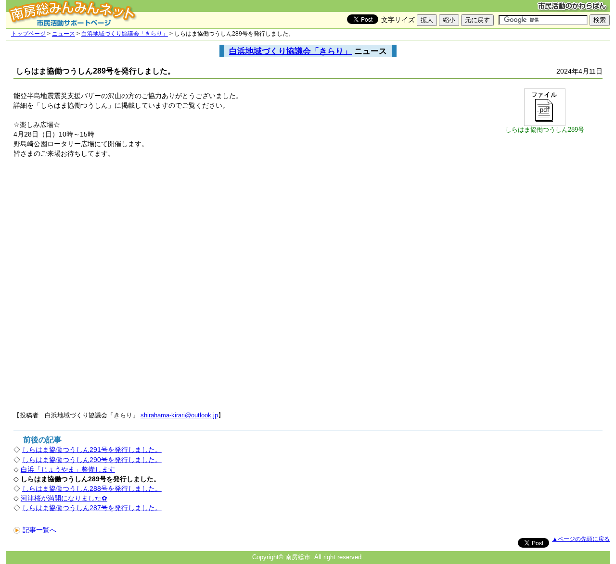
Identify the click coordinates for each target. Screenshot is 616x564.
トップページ (28, 34)
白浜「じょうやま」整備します (68, 469)
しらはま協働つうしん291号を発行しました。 (92, 449)
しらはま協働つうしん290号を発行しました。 (92, 460)
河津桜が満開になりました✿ (64, 498)
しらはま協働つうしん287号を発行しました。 (92, 508)
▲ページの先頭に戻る (581, 539)
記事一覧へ (39, 530)
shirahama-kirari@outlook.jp (179, 415)
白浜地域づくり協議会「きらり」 (124, 34)
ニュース (63, 34)
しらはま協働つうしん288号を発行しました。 (92, 488)
